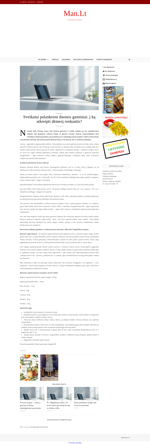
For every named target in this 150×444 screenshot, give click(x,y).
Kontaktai (31, 2)
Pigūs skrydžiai (108, 174)
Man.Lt (75, 13)
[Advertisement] (75, 42)
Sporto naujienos (104, 59)
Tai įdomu (42, 59)
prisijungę (25, 427)
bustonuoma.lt (108, 179)
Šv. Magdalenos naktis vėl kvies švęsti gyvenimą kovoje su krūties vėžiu (58, 405)
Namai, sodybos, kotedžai (112, 181)
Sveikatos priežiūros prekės (112, 171)
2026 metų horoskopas (83, 59)
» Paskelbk (39, 2)
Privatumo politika (75, 443)
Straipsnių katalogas (110, 176)
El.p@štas (23, 2)
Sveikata (59, 113)
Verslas (55, 59)
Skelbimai (66, 59)
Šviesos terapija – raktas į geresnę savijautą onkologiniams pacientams (30, 405)
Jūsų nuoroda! (110, 184)
